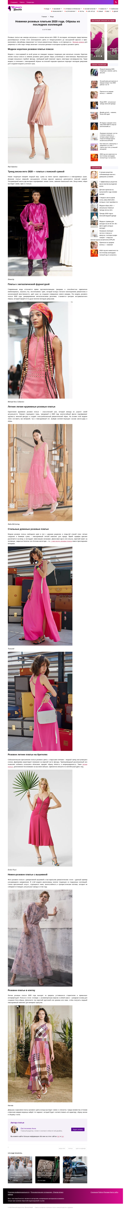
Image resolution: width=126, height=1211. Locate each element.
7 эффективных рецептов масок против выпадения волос (108, 184)
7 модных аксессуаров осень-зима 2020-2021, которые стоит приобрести (108, 199)
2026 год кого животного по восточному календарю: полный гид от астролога (103, 49)
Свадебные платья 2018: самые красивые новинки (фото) (19, 1175)
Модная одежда (78, 42)
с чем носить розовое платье (61, 541)
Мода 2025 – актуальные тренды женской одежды (108, 103)
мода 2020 (62, 1148)
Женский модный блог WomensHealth (22, 9)
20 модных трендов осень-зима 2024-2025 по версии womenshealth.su (108, 124)
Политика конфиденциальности (19, 1192)
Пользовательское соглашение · (42, 1192)
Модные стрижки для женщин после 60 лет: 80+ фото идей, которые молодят (108, 224)
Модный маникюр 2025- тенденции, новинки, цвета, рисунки (108, 71)
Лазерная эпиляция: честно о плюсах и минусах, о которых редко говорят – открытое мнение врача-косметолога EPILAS (108, 136)
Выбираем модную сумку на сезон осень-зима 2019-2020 (47, 1175)
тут (58, 1136)
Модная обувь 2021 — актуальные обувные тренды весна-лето (107, 207)
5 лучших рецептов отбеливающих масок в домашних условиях (107, 174)
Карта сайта (114, 1192)
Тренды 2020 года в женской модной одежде (107, 214)
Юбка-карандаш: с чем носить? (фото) (73, 1176)
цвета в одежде (81, 1148)
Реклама (107, 1192)
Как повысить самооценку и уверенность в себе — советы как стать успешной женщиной (109, 146)
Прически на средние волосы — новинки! (106, 92)
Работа (100, 1192)
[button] (94, 56)
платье (70, 1148)
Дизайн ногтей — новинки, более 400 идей (108, 113)
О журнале (94, 1192)
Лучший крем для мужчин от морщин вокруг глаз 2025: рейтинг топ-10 (109, 83)
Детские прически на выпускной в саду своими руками (108, 192)
